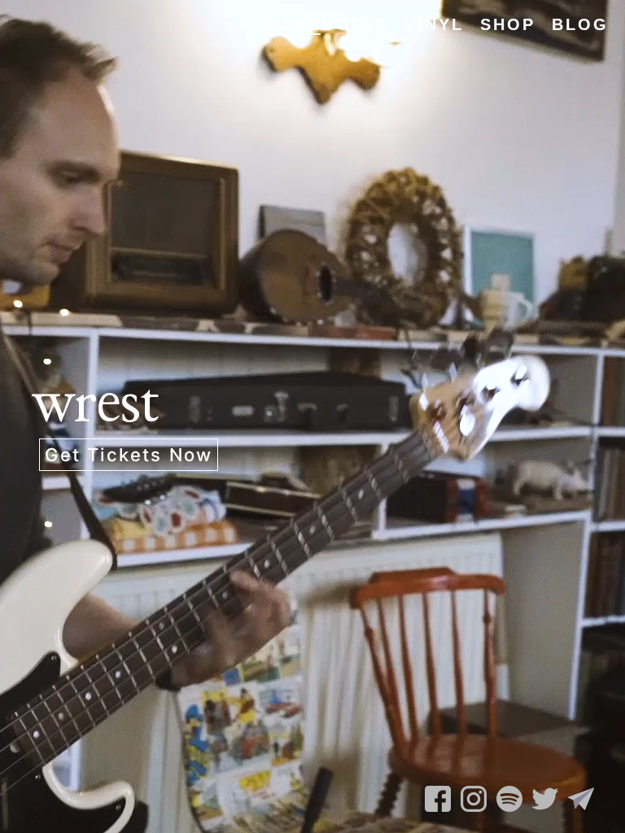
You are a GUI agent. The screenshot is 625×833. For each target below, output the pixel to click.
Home (291, 24)
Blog (580, 24)
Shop (507, 24)
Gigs (362, 24)
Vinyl (434, 24)
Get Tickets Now (128, 454)
